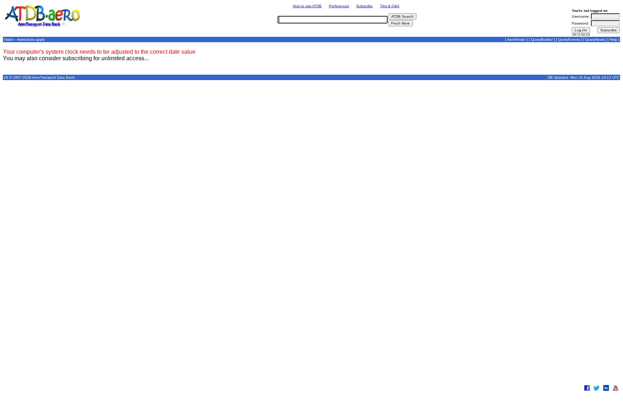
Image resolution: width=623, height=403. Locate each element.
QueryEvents (569, 39)
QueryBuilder (542, 39)
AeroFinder (516, 39)
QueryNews (594, 39)
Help (613, 39)
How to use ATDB (307, 6)
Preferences (339, 6)
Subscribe (364, 6)
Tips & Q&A (389, 6)
